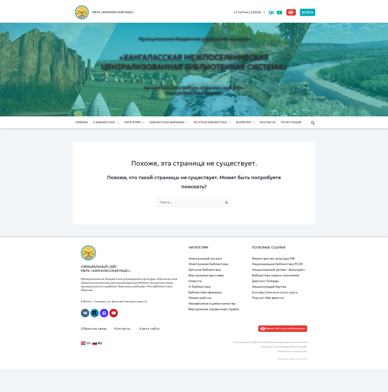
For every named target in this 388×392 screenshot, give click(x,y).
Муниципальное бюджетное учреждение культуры (194, 39)
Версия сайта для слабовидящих (285, 328)
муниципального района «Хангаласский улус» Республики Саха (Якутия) (194, 90)
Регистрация (291, 122)
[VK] (271, 12)
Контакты (267, 122)
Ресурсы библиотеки (210, 122)
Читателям (132, 122)
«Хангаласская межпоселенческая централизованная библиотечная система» (194, 62)
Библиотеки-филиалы (167, 122)
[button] (307, 12)
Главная (81, 122)
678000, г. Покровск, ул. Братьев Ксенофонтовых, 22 (114, 301)
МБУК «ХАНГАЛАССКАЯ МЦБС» (113, 12)
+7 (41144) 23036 (247, 12)
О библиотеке (104, 122)
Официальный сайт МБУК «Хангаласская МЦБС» (106, 269)
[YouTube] (279, 12)
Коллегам (243, 122)
